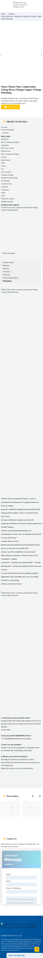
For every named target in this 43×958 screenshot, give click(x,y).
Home (3, 14)
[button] (33, 796)
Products (11, 14)
